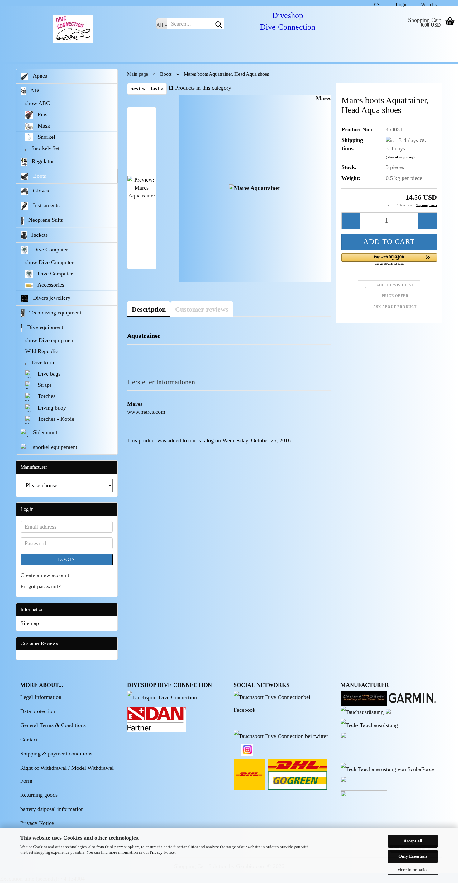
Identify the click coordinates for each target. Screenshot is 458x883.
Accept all (412, 841)
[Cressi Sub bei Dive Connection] (362, 712)
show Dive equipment (50, 340)
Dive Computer (49, 249)
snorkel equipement (54, 447)
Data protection (37, 711)
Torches (45, 396)
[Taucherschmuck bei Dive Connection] (364, 697)
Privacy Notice (162, 852)
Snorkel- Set (45, 148)
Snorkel (45, 137)
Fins (41, 114)
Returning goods (39, 795)
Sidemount (44, 432)
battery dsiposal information (52, 809)
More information (413, 869)
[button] (374, 3)
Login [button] (400, 4)
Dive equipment (44, 327)
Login (66, 559)
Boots (38, 176)
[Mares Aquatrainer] (254, 188)
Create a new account (45, 575)
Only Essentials (412, 856)
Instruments (45, 205)
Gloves (40, 190)
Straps (44, 385)
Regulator (42, 161)
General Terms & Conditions (53, 725)
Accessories (50, 285)
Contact (29, 739)
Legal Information (40, 697)
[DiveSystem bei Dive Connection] (369, 725)
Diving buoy (51, 408)
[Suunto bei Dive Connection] (387, 769)
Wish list (428, 4)
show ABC (37, 103)
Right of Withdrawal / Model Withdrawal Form (67, 774)
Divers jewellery (50, 298)
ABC (35, 90)
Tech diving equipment (54, 312)
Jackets (39, 235)
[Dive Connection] (73, 29)
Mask (43, 126)
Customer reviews (201, 309)
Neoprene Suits (45, 220)
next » (137, 88)
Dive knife (42, 362)
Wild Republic (41, 351)
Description (149, 309)
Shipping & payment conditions (56, 753)
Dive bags (48, 374)
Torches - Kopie (55, 419)
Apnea (39, 76)
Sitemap (30, 623)
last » (157, 88)
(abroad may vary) (400, 157)
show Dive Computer (49, 262)
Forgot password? (41, 586)
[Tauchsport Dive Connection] (162, 697)
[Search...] (218, 24)
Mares (323, 98)
